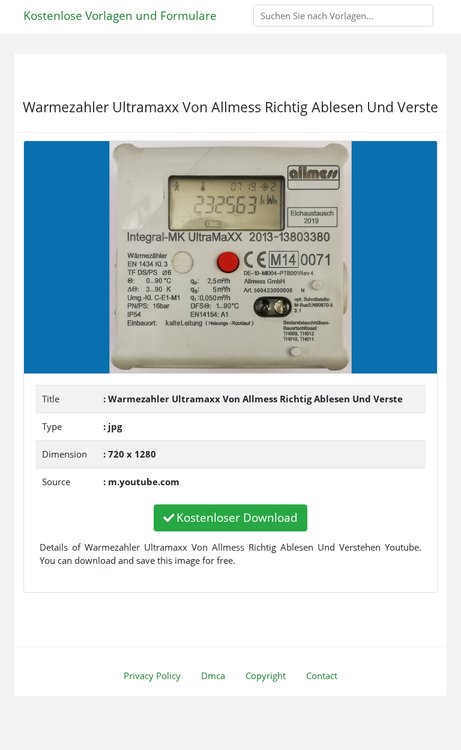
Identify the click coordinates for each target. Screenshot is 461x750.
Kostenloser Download (237, 517)
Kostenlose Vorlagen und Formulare (120, 15)
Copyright (266, 676)
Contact (321, 676)
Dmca (213, 676)
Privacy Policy (152, 676)
